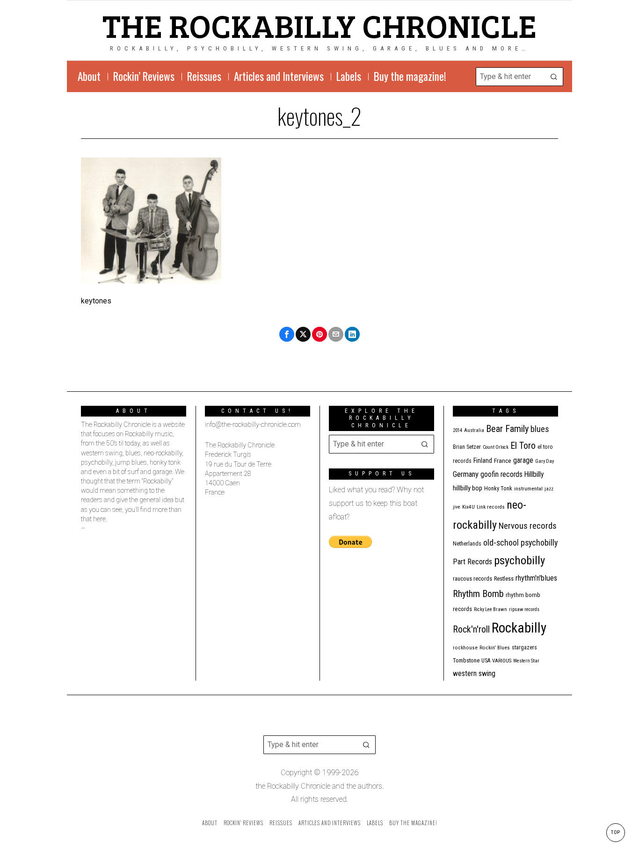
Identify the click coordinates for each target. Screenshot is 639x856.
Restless (504, 578)
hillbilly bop (467, 488)
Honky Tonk (498, 488)
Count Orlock (495, 447)
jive (456, 507)
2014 (457, 430)
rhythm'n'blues (536, 578)
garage (523, 460)
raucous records (472, 578)
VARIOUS (501, 661)
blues (539, 429)
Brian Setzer (467, 447)
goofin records (501, 474)
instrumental (528, 488)
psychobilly (519, 560)
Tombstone (466, 660)
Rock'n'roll (471, 629)
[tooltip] (286, 334)
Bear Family (507, 428)
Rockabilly (519, 628)
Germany (466, 474)
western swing (474, 673)
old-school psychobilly (520, 542)
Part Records (472, 561)
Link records (491, 507)
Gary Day (544, 461)
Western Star (526, 661)
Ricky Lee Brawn (490, 609)
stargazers (524, 647)
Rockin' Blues (494, 648)
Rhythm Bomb (478, 593)
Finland (482, 460)
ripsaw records (524, 609)
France (502, 460)
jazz (549, 489)
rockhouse (465, 648)
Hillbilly (534, 474)
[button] (554, 76)
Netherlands (467, 543)
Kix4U (468, 507)
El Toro (523, 445)
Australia (474, 430)
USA (485, 660)
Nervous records (528, 525)
